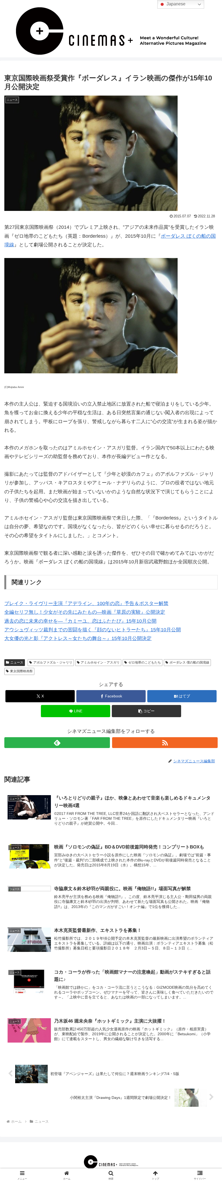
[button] (146, 711)
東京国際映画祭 (21, 671)
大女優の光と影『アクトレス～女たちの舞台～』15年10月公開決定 (78, 638)
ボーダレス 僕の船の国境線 (189, 662)
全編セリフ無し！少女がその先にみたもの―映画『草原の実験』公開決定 (84, 612)
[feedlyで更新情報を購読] (57, 742)
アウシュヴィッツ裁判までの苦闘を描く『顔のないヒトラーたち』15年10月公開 (92, 629)
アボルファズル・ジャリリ (52, 662)
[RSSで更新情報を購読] (165, 742)
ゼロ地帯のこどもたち (144, 662)
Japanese (175, 4)
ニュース (16, 662)
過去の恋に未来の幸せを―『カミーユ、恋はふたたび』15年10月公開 (80, 621)
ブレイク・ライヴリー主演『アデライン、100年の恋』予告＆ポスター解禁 (86, 603)
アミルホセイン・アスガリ (100, 662)
